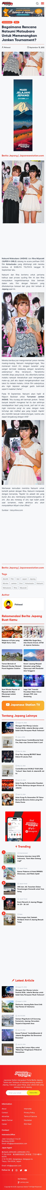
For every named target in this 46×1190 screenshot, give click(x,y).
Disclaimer (28, 1120)
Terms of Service (30, 1116)
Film (12, 579)
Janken (14, 583)
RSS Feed (27, 1124)
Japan (24, 579)
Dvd (21, 583)
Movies (5, 583)
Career (4, 1124)
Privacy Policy (29, 1113)
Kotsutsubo (29, 583)
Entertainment (7, 22)
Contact (5, 1113)
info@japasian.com (14, 1166)
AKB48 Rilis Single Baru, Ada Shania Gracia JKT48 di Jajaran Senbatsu (34, 643)
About (4, 1109)
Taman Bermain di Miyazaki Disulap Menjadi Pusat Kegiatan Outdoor (11, 666)
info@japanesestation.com (17, 1143)
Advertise (5, 1116)
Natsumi (40, 583)
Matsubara (7, 588)
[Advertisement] (23, 537)
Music (16, 22)
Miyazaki (23, 588)
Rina (15, 588)
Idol (18, 579)
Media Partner (7, 1120)
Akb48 (5, 579)
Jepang (33, 579)
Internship (28, 1109)
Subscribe (33, 1093)
